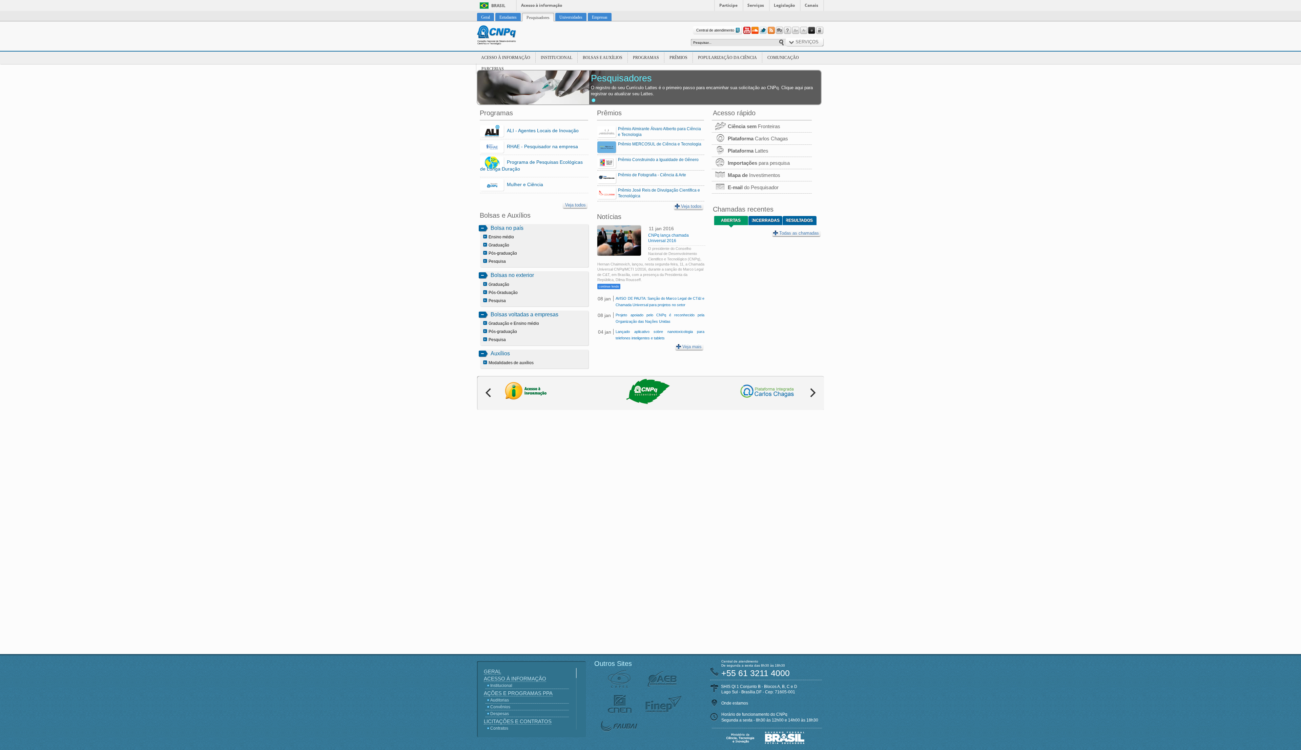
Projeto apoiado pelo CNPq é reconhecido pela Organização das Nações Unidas (660, 318)
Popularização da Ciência (727, 57)
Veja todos (575, 205)
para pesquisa (759, 163)
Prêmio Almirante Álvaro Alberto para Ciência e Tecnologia (659, 131)
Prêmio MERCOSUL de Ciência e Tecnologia (659, 144)
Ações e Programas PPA (518, 693)
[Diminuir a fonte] (803, 30)
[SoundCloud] (755, 30)
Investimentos (754, 175)
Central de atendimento (715, 30)
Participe (728, 5)
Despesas (499, 713)
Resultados (799, 220)
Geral (492, 671)
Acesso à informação (541, 5)
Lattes (748, 151)
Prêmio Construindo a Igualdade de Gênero (658, 159)
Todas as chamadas (799, 233)
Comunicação (783, 57)
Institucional (556, 57)
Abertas (731, 220)
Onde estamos (734, 703)
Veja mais (692, 346)
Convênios (500, 707)
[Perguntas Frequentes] (787, 30)
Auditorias (499, 700)
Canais (811, 5)
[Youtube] (746, 30)
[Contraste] (811, 30)
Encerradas (766, 220)
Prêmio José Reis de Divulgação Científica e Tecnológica (659, 193)
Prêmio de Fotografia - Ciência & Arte (652, 175)
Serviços (755, 5)
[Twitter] (763, 30)
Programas (646, 57)
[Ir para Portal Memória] (505, 35)
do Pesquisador (753, 187)
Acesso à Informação (505, 57)
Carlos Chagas (758, 138)
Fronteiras (754, 126)
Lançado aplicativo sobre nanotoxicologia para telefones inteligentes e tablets (660, 335)
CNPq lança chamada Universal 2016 (668, 238)
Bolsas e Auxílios (602, 57)
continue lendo (609, 286)
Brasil (498, 5)
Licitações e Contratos (518, 721)
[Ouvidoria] (779, 30)
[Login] (820, 30)
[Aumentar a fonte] (795, 30)
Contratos (499, 728)
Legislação (784, 5)
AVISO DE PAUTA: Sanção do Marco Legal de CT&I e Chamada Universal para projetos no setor (660, 301)
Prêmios (678, 57)
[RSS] (771, 30)
